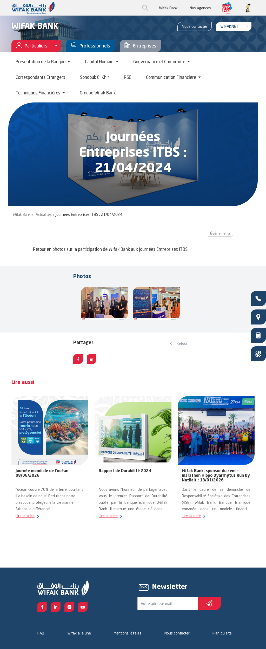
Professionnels (94, 46)
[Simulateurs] (258, 335)
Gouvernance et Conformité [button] (159, 61)
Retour (182, 343)
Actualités (44, 214)
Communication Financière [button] (171, 77)
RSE (127, 77)
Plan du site (222, 633)
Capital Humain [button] (100, 61)
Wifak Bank (168, 8)
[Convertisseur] (258, 353)
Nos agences (200, 8)
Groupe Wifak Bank (98, 92)
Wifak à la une (79, 633)
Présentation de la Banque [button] (41, 61)
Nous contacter (194, 26)
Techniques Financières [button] (38, 92)
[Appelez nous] (258, 298)
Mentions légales (127, 633)
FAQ (40, 633)
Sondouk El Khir (94, 77)
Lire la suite (25, 515)
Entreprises (144, 46)
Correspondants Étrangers (40, 77)
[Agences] (258, 316)
